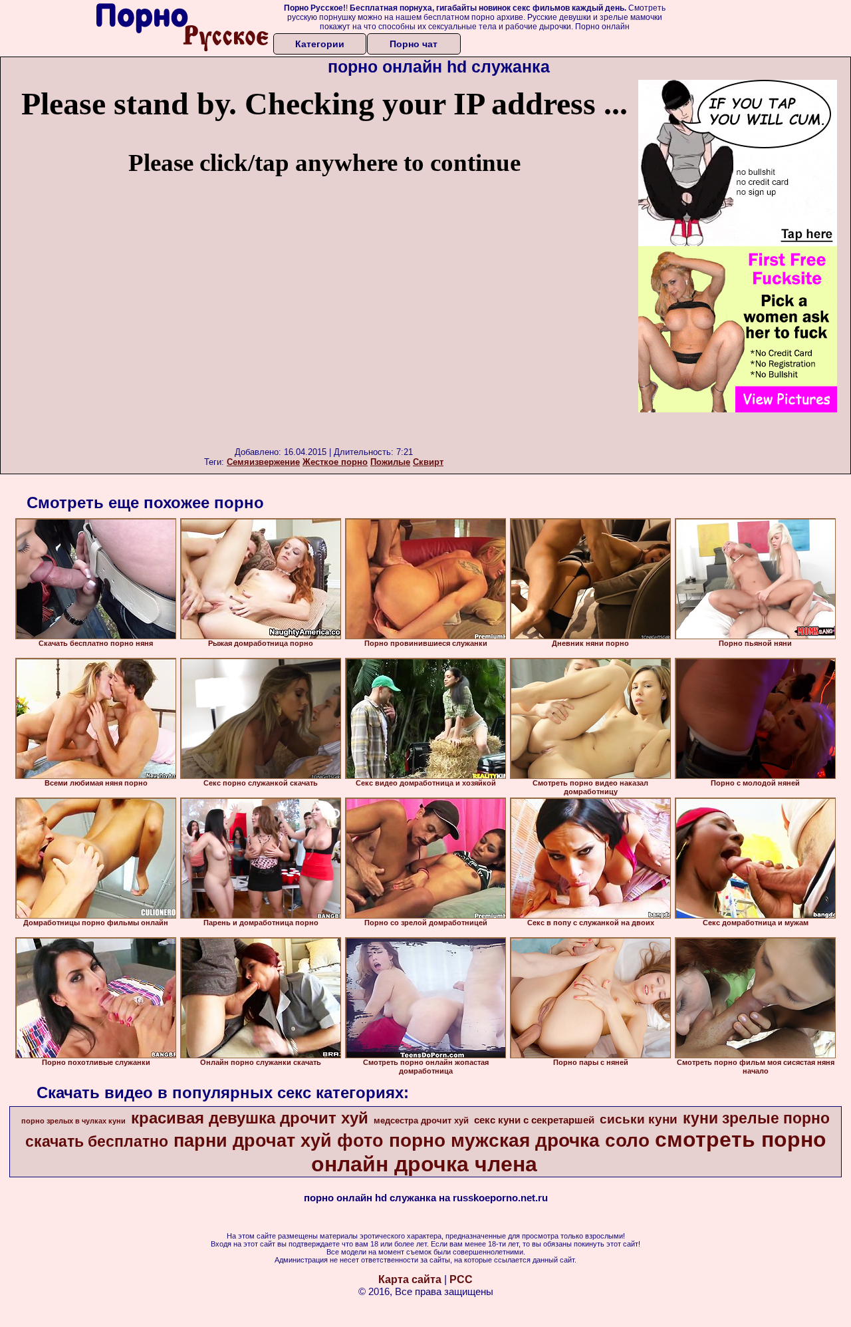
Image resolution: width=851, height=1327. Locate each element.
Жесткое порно (335, 462)
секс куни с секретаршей (534, 1120)
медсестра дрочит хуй (421, 1120)
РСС (461, 1279)
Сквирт (428, 462)
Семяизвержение (263, 462)
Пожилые (390, 462)
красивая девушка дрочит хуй (249, 1118)
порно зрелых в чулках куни (73, 1121)
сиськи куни (638, 1119)
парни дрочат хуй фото (279, 1141)
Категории (319, 44)
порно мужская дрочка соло (519, 1140)
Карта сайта (409, 1279)
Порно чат (413, 44)
